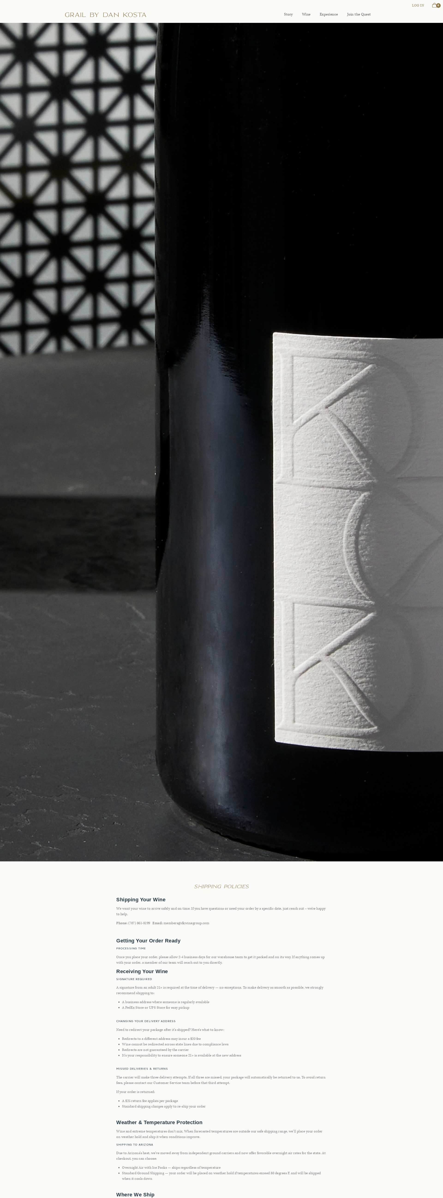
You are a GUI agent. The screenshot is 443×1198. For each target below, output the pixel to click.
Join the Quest (359, 14)
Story (288, 14)
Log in (418, 5)
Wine (306, 14)
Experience (329, 14)
